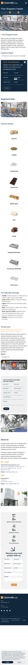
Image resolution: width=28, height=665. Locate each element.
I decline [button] (19, 662)
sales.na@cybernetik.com (12, 484)
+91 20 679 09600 (4, 607)
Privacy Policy (5, 620)
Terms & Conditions (15, 620)
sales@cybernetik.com (11, 472)
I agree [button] (7, 662)
